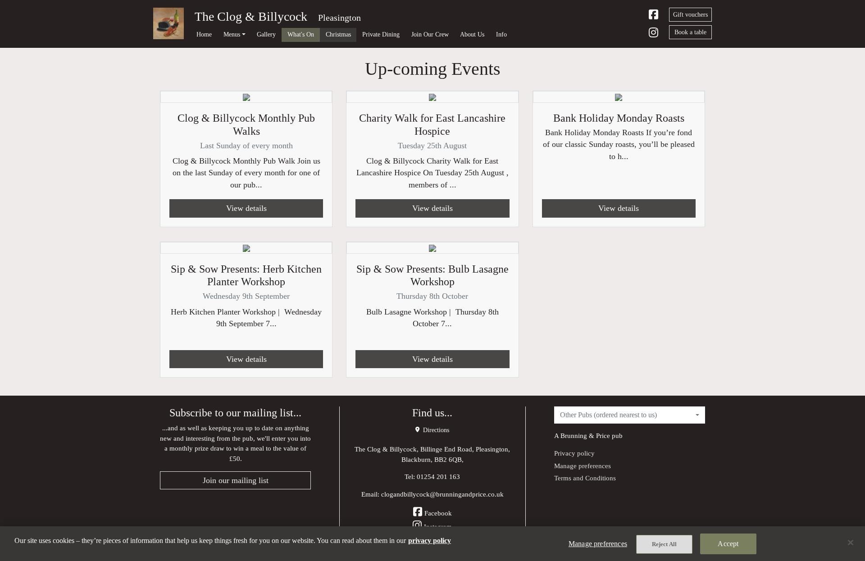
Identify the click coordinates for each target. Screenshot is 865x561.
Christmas (338, 34)
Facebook (438, 513)
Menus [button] (231, 34)
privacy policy (429, 540)
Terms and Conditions (585, 478)
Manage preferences (582, 466)
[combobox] (629, 415)
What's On (300, 34)
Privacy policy (574, 453)
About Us (472, 34)
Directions (435, 430)
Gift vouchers (690, 14)
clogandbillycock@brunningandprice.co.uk (442, 494)
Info (501, 34)
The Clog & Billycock (251, 16)
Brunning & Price (585, 435)
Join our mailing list (236, 480)
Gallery (266, 34)
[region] (432, 543)
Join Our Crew (430, 34)
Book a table (690, 32)
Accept (728, 543)
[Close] (850, 542)
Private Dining (381, 34)
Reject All (664, 544)
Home (204, 34)
